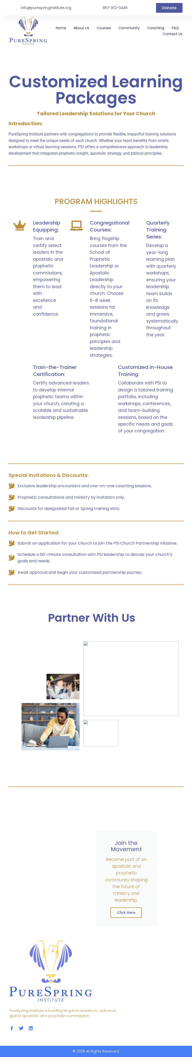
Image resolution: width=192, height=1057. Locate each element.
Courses (104, 27)
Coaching (155, 27)
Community (129, 27)
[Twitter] (21, 1028)
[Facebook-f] (12, 1028)
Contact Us (172, 33)
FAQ (175, 27)
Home (61, 27)
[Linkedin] (30, 1028)
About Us (81, 27)
